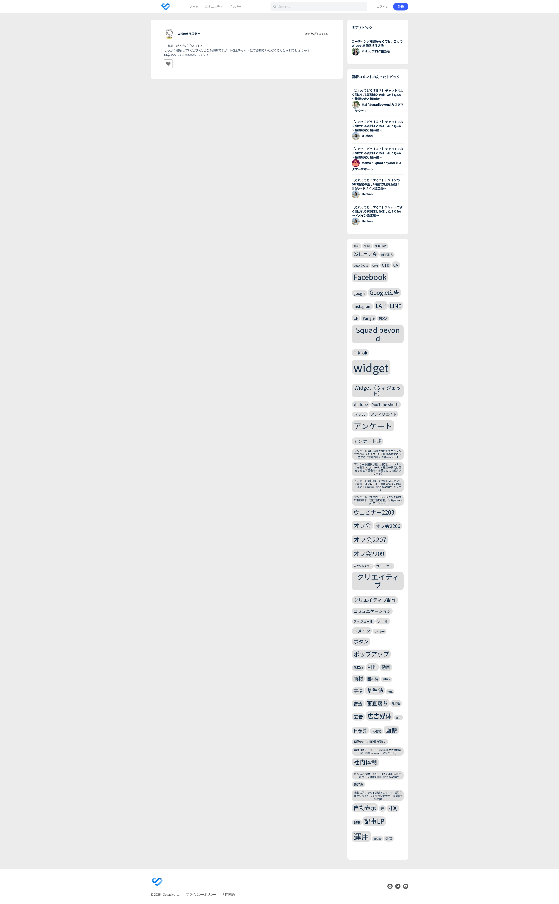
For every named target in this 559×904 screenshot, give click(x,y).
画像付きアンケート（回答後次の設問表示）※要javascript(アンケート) (377, 751)
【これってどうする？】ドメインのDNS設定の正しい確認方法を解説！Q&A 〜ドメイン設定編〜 (376, 184)
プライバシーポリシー (201, 894)
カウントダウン (363, 566)
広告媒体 (379, 715)
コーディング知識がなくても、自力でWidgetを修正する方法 (377, 43)
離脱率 (377, 838)
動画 (385, 667)
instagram (362, 306)
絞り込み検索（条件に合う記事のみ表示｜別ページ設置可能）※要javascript (377, 775)
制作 (372, 667)
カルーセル (384, 565)
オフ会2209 (369, 553)
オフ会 (362, 525)
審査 (358, 703)
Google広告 (384, 292)
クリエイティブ (378, 581)
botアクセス (361, 265)
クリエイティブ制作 (375, 599)
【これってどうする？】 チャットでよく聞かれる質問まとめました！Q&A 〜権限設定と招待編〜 (377, 94)
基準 (358, 691)
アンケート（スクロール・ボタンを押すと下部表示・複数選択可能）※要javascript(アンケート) (378, 500)
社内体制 (365, 762)
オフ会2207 (370, 539)
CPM (375, 265)
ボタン (361, 641)
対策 (396, 703)
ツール (382, 621)
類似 (388, 838)
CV (395, 265)
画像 (391, 730)
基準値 (375, 690)
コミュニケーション (372, 611)
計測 (392, 808)
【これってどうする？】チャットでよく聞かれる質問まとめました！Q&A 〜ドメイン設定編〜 (377, 211)
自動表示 (365, 808)
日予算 (360, 730)
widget (371, 367)
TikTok (360, 352)
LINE (395, 305)
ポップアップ (371, 654)
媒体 (390, 691)
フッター (379, 631)
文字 (398, 717)
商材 (358, 678)
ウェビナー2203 (374, 512)
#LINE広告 (381, 246)
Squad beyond (378, 334)
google (360, 293)
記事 (357, 822)
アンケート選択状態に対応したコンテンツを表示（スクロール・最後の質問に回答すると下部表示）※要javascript (377, 454)
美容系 (358, 784)
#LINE (367, 246)
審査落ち (377, 703)
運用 (361, 836)
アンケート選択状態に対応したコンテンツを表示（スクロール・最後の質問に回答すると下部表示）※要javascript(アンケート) (377, 468)
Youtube (361, 404)
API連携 (387, 254)
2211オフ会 (365, 254)
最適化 (376, 731)
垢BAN (386, 679)
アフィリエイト (384, 414)
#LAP (357, 246)
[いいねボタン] (168, 63)
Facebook (370, 277)
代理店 (358, 667)
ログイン (382, 6)
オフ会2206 (387, 525)
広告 (358, 716)
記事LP (374, 820)
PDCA (383, 318)
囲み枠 (372, 678)
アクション (360, 414)
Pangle (369, 318)
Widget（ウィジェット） (377, 390)
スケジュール (363, 621)
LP (356, 318)
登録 (401, 6)
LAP (381, 305)
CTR (385, 265)
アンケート (373, 425)
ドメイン (362, 631)
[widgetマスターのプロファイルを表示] (169, 34)
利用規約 (229, 894)
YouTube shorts (385, 404)
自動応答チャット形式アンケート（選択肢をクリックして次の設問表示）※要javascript (378, 795)
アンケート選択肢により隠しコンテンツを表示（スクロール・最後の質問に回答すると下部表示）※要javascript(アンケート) (377, 485)
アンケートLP (367, 441)
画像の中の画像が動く (370, 741)
